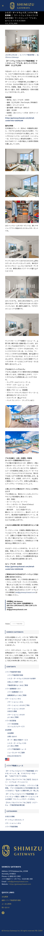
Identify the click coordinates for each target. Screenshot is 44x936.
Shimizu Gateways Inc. (12, 930)
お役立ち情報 (10, 816)
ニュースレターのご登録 (16, 752)
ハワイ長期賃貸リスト (13, 688)
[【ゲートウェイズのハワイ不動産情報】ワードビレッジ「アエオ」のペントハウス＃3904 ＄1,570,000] (22, 41)
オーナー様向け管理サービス (17, 740)
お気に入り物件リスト (15, 682)
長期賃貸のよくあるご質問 (16, 695)
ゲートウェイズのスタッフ (14, 820)
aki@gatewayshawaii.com (25, 592)
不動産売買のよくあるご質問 (17, 685)
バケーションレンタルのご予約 (18, 705)
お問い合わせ (12, 736)
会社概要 (8, 730)
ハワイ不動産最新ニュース (16, 749)
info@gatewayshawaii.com (18, 881)
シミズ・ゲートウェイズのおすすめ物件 (21, 678)
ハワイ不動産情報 (28, 55)
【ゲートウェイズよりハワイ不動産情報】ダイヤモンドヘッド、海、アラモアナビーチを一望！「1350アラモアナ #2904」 (21, 773)
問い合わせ (6, 907)
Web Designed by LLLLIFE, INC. (22, 933)
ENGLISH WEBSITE (14, 756)
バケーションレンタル (13, 699)
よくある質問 (6, 904)
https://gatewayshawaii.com (20, 884)
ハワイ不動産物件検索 (13, 672)
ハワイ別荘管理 (10, 720)
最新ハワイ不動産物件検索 (11, 900)
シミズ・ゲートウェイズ (15, 12)
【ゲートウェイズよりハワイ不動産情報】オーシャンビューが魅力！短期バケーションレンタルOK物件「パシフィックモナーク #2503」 (21, 796)
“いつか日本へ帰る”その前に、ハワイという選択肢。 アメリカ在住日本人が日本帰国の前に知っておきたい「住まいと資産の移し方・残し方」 (22, 788)
